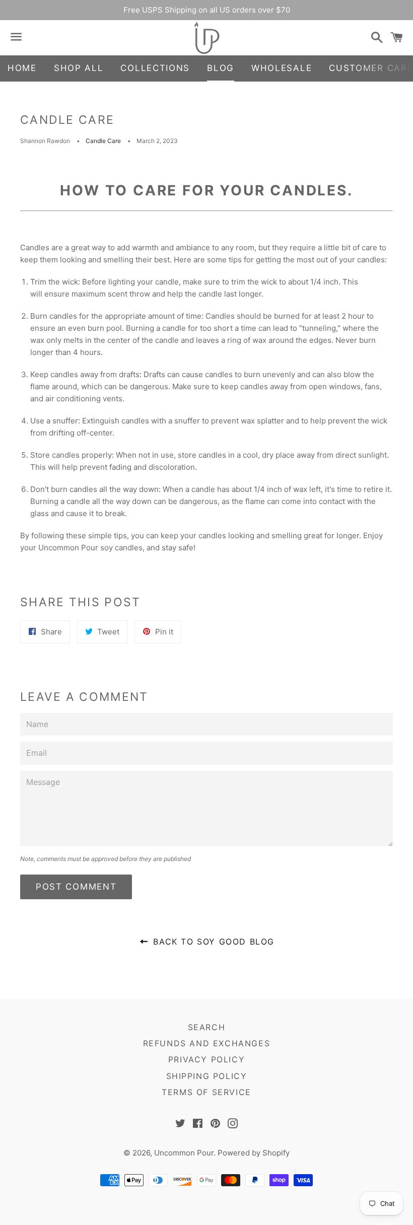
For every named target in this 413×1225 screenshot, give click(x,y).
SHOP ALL (79, 68)
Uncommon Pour (184, 1153)
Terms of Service (206, 1092)
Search (207, 1027)
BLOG (220, 68)
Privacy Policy (206, 1059)
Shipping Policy (206, 1076)
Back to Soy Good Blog (212, 941)
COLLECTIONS (155, 68)
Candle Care (103, 141)
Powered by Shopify (254, 1153)
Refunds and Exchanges (206, 1043)
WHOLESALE (281, 68)
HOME (22, 68)
